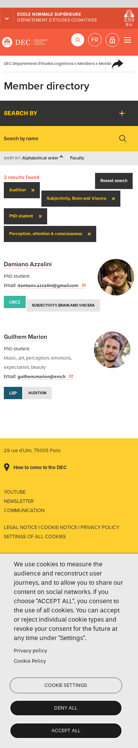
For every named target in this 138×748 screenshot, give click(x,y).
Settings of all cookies (35, 537)
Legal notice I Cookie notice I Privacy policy (61, 527)
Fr (95, 40)
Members (86, 63)
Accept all (65, 730)
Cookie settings (65, 685)
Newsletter (19, 501)
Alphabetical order (43, 158)
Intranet (112, 40)
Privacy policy (30, 650)
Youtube (15, 492)
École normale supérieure (49, 14)
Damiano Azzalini (28, 264)
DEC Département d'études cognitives (25, 42)
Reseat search (113, 180)
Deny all (65, 708)
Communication (24, 511)
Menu (127, 39)
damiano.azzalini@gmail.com (48, 285)
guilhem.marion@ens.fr (42, 376)
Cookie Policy (30, 661)
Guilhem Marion (25, 337)
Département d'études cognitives (57, 20)
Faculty (77, 158)
